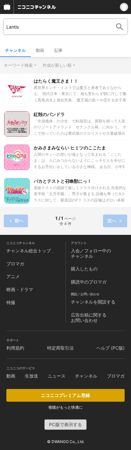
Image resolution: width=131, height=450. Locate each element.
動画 (40, 50)
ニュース (57, 375)
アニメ (13, 276)
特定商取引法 (60, 348)
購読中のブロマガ (89, 281)
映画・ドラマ (19, 289)
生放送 (31, 375)
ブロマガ (15, 263)
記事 (58, 50)
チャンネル (15, 50)
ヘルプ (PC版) (110, 348)
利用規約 (15, 348)
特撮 (10, 302)
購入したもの (84, 268)
